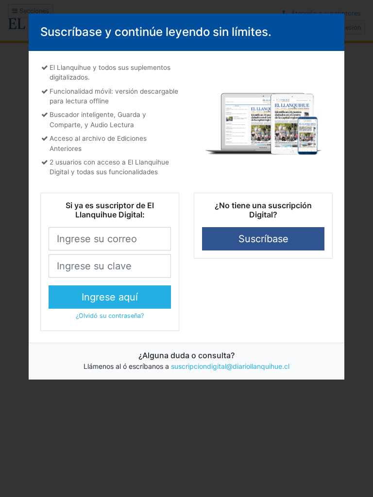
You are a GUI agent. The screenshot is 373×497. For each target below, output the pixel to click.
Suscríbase (263, 239)
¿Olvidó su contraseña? (110, 315)
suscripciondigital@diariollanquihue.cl (230, 366)
